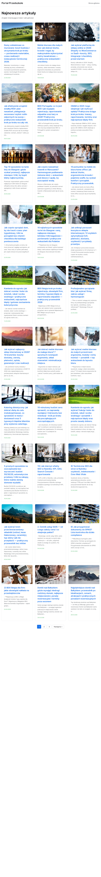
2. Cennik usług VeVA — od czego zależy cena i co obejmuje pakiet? (50, 530)
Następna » (58, 627)
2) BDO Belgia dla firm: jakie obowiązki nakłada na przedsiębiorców (16, 590)
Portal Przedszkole (12, 3)
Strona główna (93, 3)
